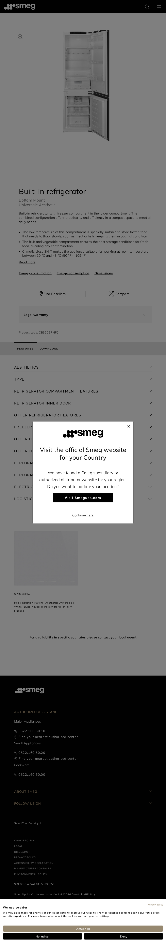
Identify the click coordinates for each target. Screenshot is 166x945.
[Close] (128, 425)
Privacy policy (155, 904)
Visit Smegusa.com (83, 498)
